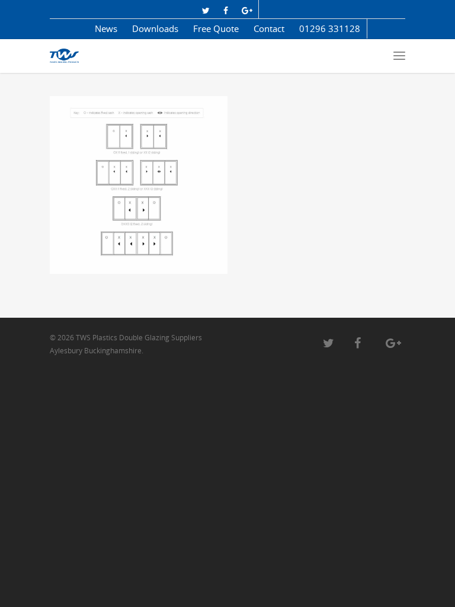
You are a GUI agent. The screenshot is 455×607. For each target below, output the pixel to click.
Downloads (155, 28)
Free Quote (216, 28)
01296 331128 (329, 28)
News (106, 28)
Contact (269, 28)
